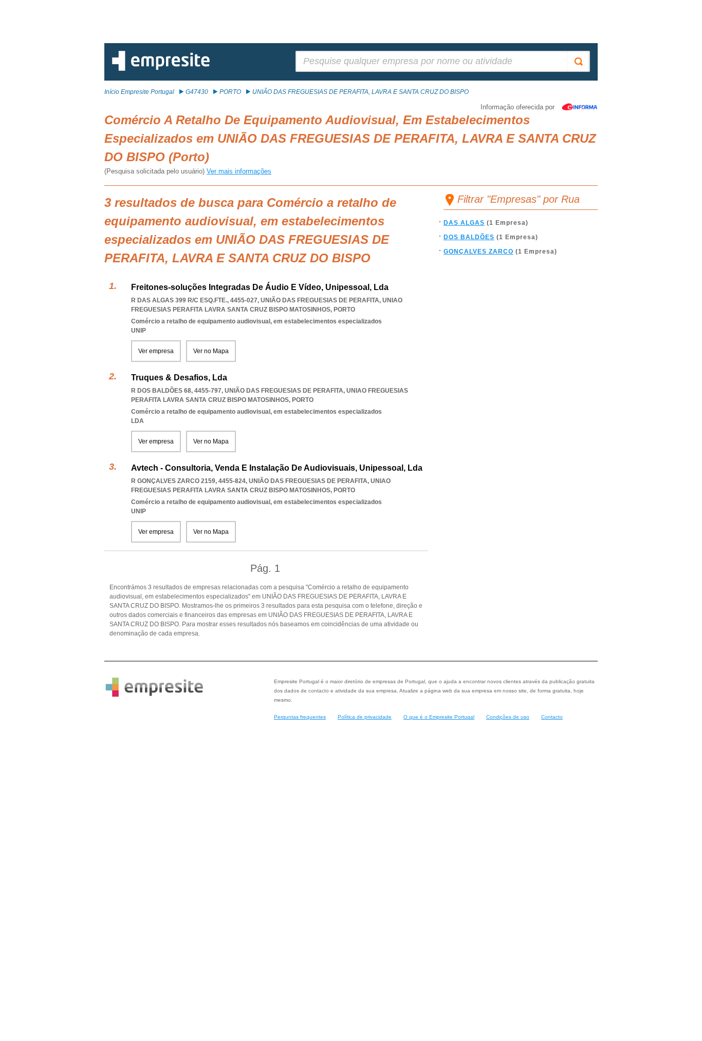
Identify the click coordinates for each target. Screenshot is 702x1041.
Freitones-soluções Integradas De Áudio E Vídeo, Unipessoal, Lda (260, 287)
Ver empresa (156, 351)
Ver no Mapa (211, 351)
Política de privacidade (365, 717)
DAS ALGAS (464, 222)
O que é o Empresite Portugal (438, 717)
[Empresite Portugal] (161, 68)
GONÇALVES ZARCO (478, 251)
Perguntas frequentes (300, 717)
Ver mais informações (239, 171)
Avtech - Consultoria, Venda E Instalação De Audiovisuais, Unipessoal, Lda (276, 468)
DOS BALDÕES (469, 237)
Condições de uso (507, 717)
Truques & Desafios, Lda (179, 377)
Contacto (552, 717)
